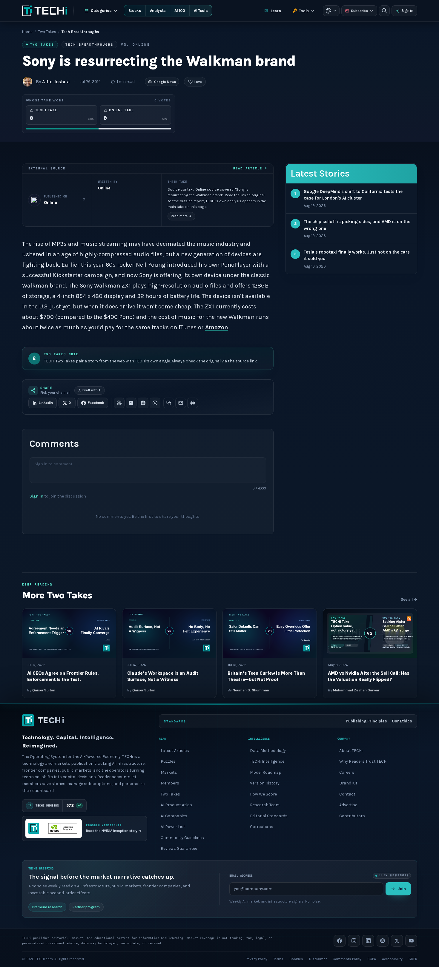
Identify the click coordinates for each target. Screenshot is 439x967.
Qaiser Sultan (43, 690)
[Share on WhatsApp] (155, 403)
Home (27, 32)
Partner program (86, 907)
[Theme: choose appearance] (331, 10)
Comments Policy (347, 959)
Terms (278, 959)
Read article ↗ (250, 168)
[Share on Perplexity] (131, 403)
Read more (181, 216)
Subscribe (359, 11)
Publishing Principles (366, 721)
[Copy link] (168, 403)
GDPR (413, 959)
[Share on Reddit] (143, 403)
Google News (165, 82)
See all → (409, 599)
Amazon (216, 327)
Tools (304, 11)
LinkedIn (46, 403)
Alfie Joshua (56, 81)
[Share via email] (180, 403)
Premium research (47, 907)
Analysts (158, 10)
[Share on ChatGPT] (119, 403)
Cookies (296, 959)
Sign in (407, 10)
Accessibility (392, 959)
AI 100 (179, 10)
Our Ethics (402, 721)
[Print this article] (192, 403)
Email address (241, 876)
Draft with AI (92, 390)
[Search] (384, 10)
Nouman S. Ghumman (251, 690)
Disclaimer (318, 959)
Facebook (96, 403)
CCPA (371, 959)
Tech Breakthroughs (89, 44)
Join (402, 888)
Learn (276, 11)
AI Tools (201, 10)
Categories (101, 10)
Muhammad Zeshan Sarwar (356, 690)
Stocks (134, 10)
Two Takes (47, 32)
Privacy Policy (256, 959)
